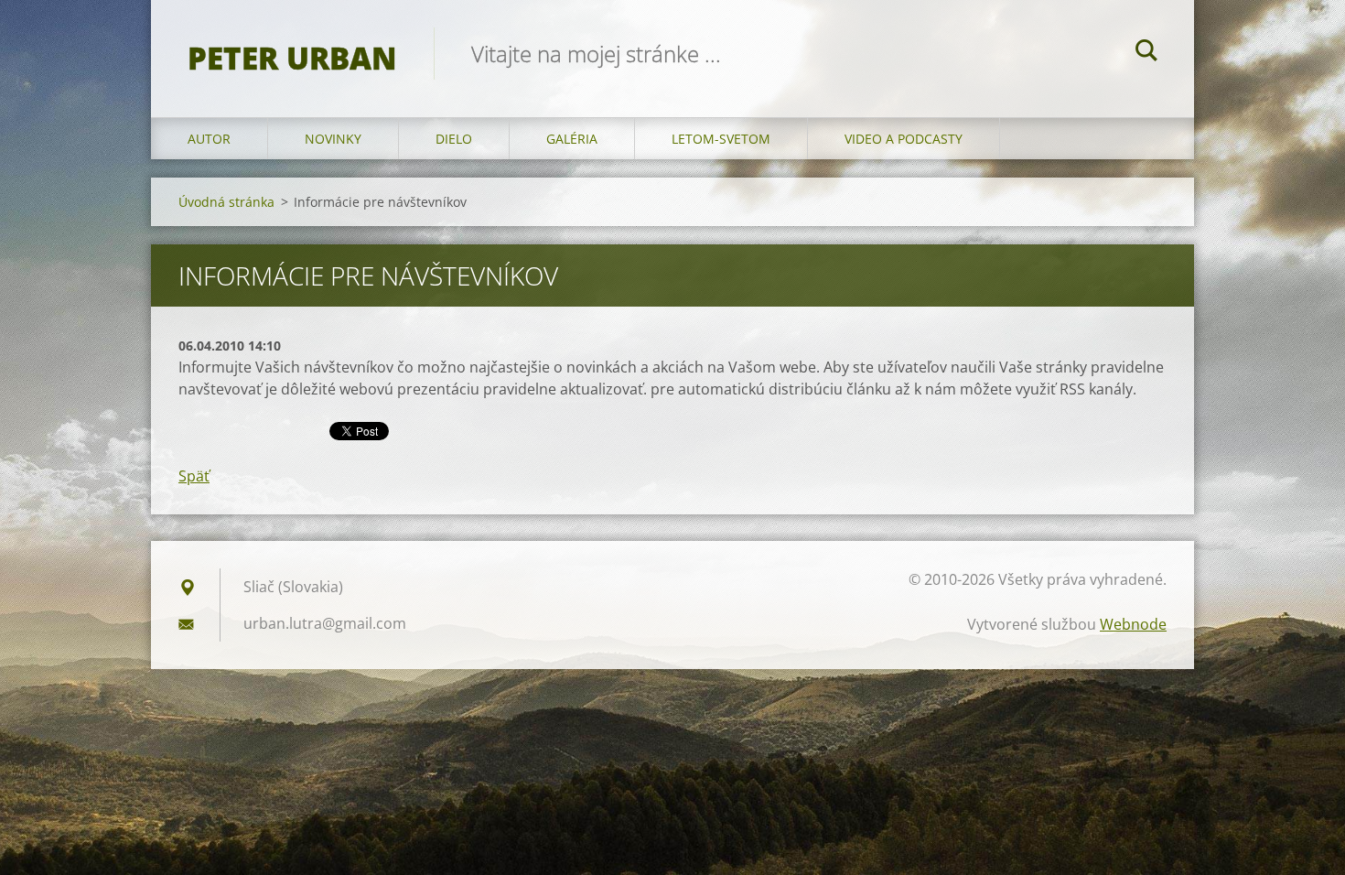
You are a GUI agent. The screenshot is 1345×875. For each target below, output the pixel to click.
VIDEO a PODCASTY (904, 138)
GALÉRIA (571, 138)
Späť (194, 476)
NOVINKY (333, 138)
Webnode (1133, 624)
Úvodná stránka (226, 202)
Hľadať (1146, 53)
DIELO (454, 138)
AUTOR (209, 138)
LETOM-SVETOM (721, 138)
